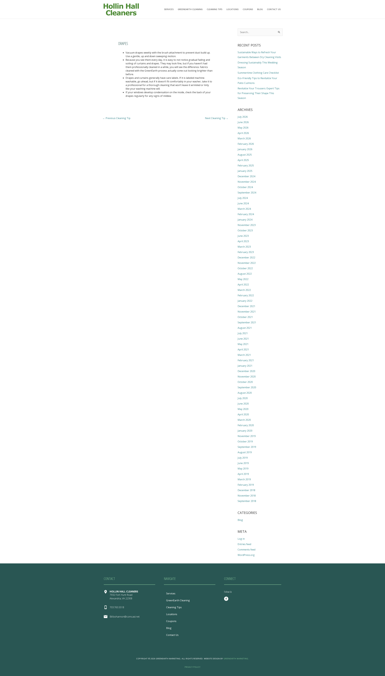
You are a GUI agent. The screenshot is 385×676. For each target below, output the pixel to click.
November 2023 (247, 225)
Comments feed (246, 549)
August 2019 (245, 452)
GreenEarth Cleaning (190, 9)
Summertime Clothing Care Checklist (258, 72)
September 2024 (247, 192)
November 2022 (247, 263)
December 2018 (246, 490)
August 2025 (245, 154)
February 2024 (246, 214)
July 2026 (243, 116)
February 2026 (246, 144)
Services (169, 9)
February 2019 (246, 484)
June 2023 (243, 236)
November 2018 (247, 495)
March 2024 (244, 208)
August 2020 (245, 392)
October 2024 (245, 187)
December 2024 (246, 176)
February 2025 (246, 165)
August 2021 (245, 328)
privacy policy (192, 667)
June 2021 (243, 338)
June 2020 (243, 403)
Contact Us (274, 9)
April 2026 (243, 133)
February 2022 (246, 295)
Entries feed (244, 544)
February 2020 (246, 425)
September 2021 (247, 322)
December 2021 (246, 306)
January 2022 (245, 300)
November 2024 (247, 181)
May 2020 (243, 409)
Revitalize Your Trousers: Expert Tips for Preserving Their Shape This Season (258, 93)
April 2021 (243, 349)
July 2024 (243, 198)
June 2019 (243, 463)
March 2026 (244, 138)
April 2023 (243, 241)
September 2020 (247, 387)
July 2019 (243, 457)
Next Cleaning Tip (216, 118)
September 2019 (247, 447)
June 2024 (243, 203)
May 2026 (243, 127)
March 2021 (244, 355)
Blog (260, 9)
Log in (241, 538)
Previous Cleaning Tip (116, 118)
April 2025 (243, 160)
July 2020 (243, 398)
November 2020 (247, 376)
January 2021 (245, 365)
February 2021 (246, 360)
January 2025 (245, 171)
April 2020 (243, 414)
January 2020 (245, 430)
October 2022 (245, 268)
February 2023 (246, 252)
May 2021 (243, 344)
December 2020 (246, 371)
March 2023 (244, 246)
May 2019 (243, 468)
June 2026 (243, 122)
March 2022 (244, 290)
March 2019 (244, 479)
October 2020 (245, 382)
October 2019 (245, 441)
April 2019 (243, 474)
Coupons (248, 9)
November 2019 (247, 436)
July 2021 (243, 333)
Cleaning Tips (214, 9)
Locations (232, 9)
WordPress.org (246, 555)
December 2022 (246, 257)
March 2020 (244, 420)
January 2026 (245, 149)
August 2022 (245, 273)
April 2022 (243, 284)
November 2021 (247, 311)
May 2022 (243, 279)
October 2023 (245, 230)
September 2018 (247, 501)
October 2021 (245, 317)
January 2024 (245, 219)
